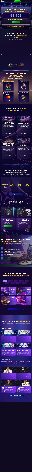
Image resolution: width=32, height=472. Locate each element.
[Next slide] (30, 15)
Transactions (21, 279)
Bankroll (19, 281)
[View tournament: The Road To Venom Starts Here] (16, 62)
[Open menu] (30, 1)
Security (8, 281)
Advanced (16, 359)
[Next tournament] (30, 53)
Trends (24, 281)
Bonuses (13, 281)
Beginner (4, 359)
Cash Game (28, 359)
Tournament (22, 359)
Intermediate (10, 359)
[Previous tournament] (1, 53)
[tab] (9, 27)
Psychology (16, 361)
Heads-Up (10, 361)
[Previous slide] (2, 15)
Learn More (27, 57)
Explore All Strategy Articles (16, 393)
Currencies (16, 279)
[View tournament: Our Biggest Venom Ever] (21, 62)
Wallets (27, 279)
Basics (10, 279)
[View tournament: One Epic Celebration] (10, 62)
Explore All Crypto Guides (16, 306)
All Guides (5, 279)
